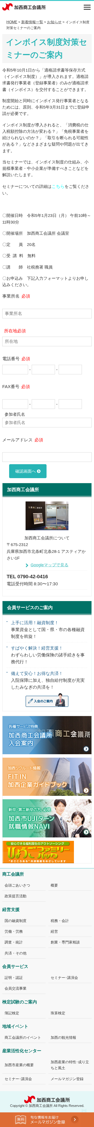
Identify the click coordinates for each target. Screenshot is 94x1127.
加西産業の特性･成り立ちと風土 (70, 1065)
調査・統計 (14, 942)
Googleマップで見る (49, 564)
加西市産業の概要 (19, 1065)
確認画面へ (25, 471)
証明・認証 (14, 977)
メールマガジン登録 (67, 1079)
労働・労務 (14, 931)
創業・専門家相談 (65, 942)
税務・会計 (60, 921)
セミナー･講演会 (64, 977)
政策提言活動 (15, 896)
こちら (58, 186)
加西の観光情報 (63, 1037)
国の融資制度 (15, 921)
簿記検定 (12, 1013)
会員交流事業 (15, 988)
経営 (54, 931)
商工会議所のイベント (23, 1037)
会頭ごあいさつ (17, 885)
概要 (54, 885)
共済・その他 (15, 953)
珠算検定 (58, 1013)
